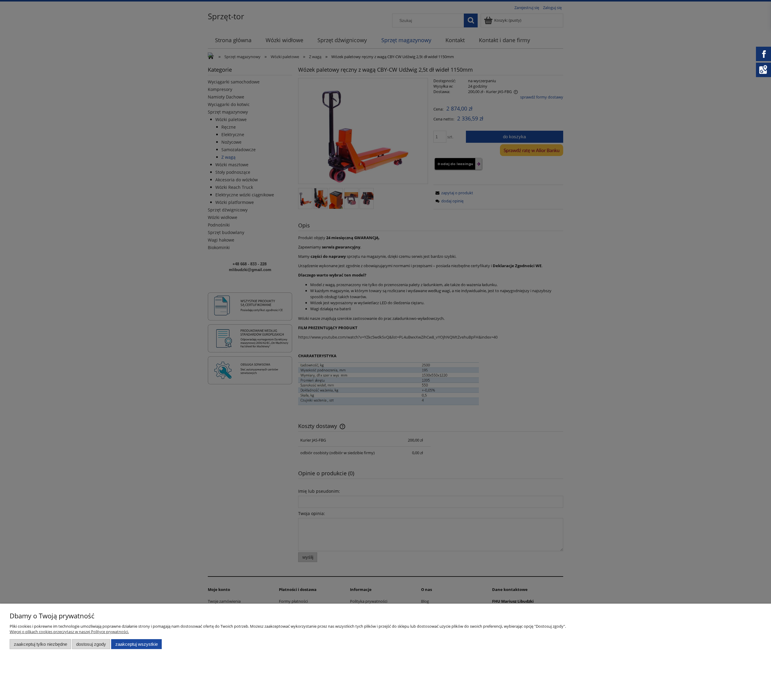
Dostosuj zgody (91, 644)
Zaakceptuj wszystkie (136, 644)
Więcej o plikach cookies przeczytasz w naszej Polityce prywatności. (69, 631)
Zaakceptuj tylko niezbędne (40, 644)
